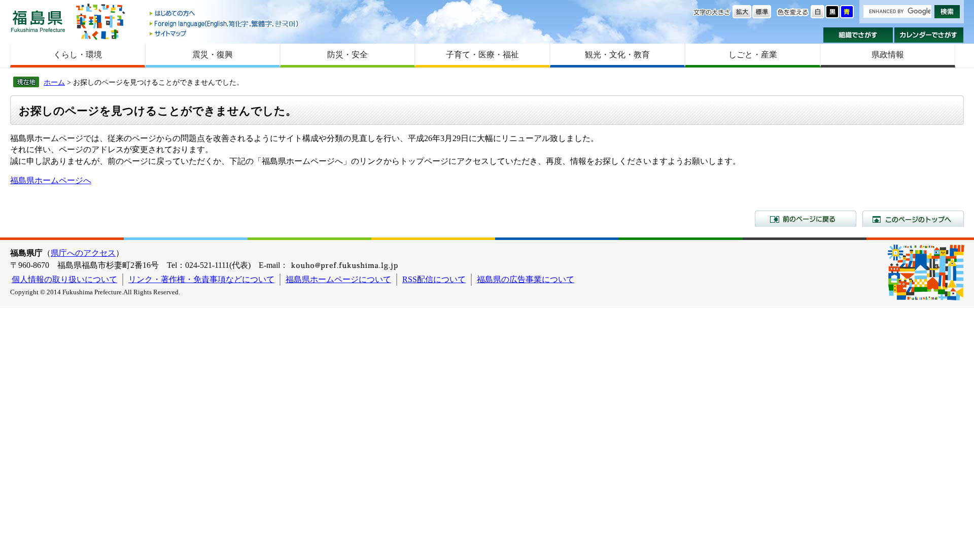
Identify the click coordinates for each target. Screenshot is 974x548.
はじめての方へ (225, 14)
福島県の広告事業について (525, 279)
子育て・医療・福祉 (482, 54)
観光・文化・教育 (617, 54)
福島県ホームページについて (338, 279)
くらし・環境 (77, 54)
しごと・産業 (752, 54)
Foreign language (225, 23)
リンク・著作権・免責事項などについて (201, 279)
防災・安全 (347, 54)
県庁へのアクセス (83, 253)
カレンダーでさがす (929, 35)
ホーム (54, 82)
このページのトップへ (913, 219)
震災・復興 (212, 54)
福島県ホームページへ (50, 180)
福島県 (38, 21)
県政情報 (888, 54)
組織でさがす (858, 35)
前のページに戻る (805, 219)
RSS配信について (434, 279)
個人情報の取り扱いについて (64, 279)
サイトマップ (225, 33)
